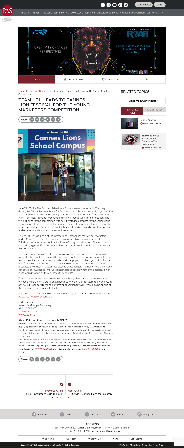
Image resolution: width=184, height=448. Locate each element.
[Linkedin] (42, 119)
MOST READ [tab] (154, 109)
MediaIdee (135, 444)
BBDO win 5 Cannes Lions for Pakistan (90, 393)
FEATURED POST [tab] (132, 111)
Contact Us (136, 438)
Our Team (71, 438)
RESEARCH (90, 12)
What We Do (94, 438)
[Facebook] (31, 119)
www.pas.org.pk (27, 314)
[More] (58, 119)
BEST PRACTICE (61, 12)
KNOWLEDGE (77, 12)
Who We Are (48, 438)
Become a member (144, 4)
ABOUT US (26, 12)
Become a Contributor (143, 100)
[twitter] (126, 5)
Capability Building (107, 12)
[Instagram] (109, 5)
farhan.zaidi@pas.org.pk (31, 311)
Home (21, 90)
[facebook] (103, 5)
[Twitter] (37, 119)
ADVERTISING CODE (42, 12)
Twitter (86, 348)
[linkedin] (120, 5)
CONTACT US (153, 12)
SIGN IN (160, 4)
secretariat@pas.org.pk (108, 430)
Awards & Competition (132, 12)
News (36, 79)
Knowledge (31, 90)
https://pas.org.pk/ (28, 296)
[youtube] (114, 5)
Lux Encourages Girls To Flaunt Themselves (46, 395)
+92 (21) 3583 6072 (78, 430)
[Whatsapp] (47, 119)
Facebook (95, 348)
